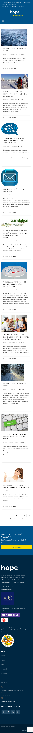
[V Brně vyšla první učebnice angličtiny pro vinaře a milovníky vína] (14, 270)
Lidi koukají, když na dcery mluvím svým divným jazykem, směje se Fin (14, 94)
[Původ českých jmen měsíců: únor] (14, 37)
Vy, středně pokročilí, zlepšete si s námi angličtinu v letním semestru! (16, 436)
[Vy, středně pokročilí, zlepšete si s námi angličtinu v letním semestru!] (15, 423)
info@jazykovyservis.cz (8, 701)
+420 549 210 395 (5, 696)
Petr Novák (21, 54)
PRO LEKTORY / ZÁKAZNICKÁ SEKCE (13, 6)
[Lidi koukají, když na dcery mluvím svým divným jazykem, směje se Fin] (15, 81)
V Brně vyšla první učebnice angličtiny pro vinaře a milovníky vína (14, 284)
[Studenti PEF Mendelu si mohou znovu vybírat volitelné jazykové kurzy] (10, 129)
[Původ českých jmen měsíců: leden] (13, 372)
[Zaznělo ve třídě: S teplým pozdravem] (10, 178)
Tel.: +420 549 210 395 (10, 4)
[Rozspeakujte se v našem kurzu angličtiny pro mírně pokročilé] (14, 474)
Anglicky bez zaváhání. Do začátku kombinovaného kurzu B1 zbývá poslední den (16, 337)
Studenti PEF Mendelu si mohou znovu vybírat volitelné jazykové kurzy (16, 140)
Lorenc (27, 730)
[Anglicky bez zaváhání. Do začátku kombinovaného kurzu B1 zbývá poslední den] (14, 323)
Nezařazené (13, 68)
